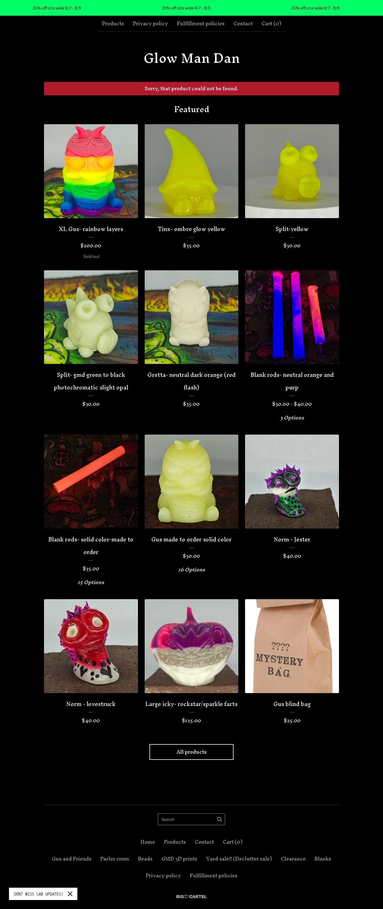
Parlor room (114, 858)
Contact (243, 23)
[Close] (70, 894)
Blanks (323, 858)
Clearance (293, 858)
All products (191, 752)
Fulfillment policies (201, 23)
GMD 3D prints (179, 858)
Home (147, 842)
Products (113, 23)
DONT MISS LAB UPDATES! (38, 894)
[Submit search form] (219, 819)
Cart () (271, 23)
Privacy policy (150, 23)
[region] (191, 8)
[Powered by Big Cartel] (191, 896)
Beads (145, 858)
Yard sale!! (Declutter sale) (239, 858)
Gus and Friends (71, 858)
